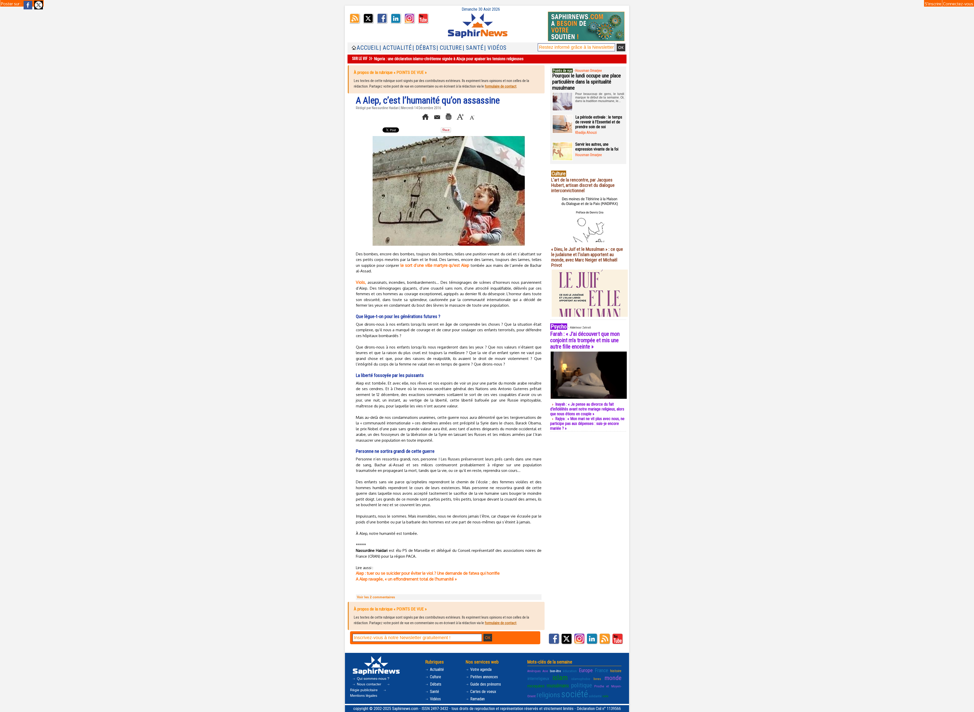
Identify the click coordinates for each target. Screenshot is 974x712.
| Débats (424, 47)
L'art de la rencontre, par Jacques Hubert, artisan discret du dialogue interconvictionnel (583, 185)
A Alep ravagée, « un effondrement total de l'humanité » (406, 579)
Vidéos (435, 699)
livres (597, 679)
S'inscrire (933, 3)
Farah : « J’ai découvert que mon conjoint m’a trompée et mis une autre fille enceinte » (585, 340)
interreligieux (538, 678)
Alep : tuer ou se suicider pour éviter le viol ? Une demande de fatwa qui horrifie (428, 573)
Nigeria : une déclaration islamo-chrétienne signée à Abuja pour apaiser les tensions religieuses (449, 58)
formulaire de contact (500, 86)
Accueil (368, 47)
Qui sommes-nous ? (372, 678)
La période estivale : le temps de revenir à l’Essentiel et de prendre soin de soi (598, 122)
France (601, 670)
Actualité (436, 669)
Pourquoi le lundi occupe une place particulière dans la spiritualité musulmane (586, 82)
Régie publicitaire (364, 690)
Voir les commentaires (376, 597)
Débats (435, 684)
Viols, (361, 282)
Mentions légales (363, 695)
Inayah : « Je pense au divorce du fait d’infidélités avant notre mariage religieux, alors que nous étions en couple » (587, 409)
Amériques (534, 671)
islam (560, 677)
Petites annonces (483, 676)
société (574, 694)
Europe (586, 670)
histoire (615, 671)
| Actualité (395, 47)
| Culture (449, 47)
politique (581, 685)
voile (605, 696)
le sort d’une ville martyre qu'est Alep (435, 265)
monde (612, 678)
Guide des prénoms (485, 684)
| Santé (473, 47)
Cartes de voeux (482, 691)
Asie (545, 671)
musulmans (558, 686)
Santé (434, 691)
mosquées (536, 685)
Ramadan (477, 699)
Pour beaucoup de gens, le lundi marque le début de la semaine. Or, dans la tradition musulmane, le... (599, 97)
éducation (570, 671)
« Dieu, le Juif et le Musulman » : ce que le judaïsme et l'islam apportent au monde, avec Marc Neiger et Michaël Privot (587, 257)
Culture (435, 676)
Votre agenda (480, 669)
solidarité (595, 696)
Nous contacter (369, 684)
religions (548, 695)
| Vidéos (495, 47)
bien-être (555, 671)
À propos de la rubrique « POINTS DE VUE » (390, 72)
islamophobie (580, 679)
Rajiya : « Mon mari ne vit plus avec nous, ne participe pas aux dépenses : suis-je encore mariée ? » (587, 423)
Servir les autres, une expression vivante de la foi (596, 147)
